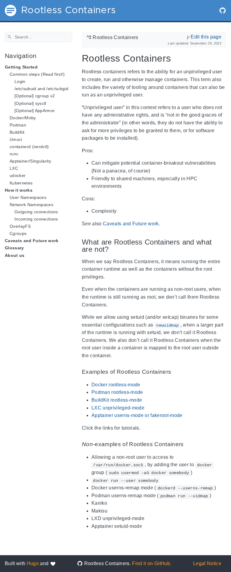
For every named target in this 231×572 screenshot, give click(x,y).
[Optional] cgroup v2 (34, 95)
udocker (18, 175)
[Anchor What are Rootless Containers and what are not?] (221, 246)
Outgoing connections (36, 211)
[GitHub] (222, 10)
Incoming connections (36, 219)
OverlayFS (20, 226)
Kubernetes (21, 183)
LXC (14, 168)
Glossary (14, 247)
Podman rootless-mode (117, 392)
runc (14, 153)
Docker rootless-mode (115, 384)
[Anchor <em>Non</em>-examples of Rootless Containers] (188, 444)
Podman (18, 125)
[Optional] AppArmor (34, 110)
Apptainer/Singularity (30, 161)
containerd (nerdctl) (29, 146)
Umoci (16, 139)
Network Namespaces (31, 204)
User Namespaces (28, 197)
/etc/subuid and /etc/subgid (41, 88)
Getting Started (21, 67)
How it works (18, 190)
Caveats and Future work (32, 240)
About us (15, 255)
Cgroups (18, 233)
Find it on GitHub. (151, 563)
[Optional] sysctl (30, 103)
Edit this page (206, 36)
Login (20, 81)
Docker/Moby (23, 117)
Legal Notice (207, 563)
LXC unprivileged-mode (117, 407)
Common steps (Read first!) (37, 74)
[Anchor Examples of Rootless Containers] (175, 372)
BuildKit (17, 132)
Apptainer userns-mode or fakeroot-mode (137, 415)
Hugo (33, 563)
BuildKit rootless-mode (116, 400)
